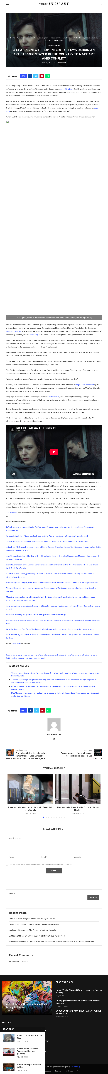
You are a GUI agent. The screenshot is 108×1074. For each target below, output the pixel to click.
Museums (47, 1071)
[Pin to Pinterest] (42, 76)
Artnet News (16, 643)
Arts (78, 1071)
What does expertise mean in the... (29, 1065)
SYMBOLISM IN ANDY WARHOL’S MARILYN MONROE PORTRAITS (37, 936)
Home (12, 38)
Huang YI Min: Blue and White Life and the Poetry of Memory (34, 924)
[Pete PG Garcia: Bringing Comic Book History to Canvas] (27, 998)
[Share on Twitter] (35, 76)
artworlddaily (75, 1067)
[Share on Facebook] (30, 76)
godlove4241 (54, 734)
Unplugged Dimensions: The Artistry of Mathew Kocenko (32, 930)
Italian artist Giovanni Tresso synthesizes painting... (27, 1051)
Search (12, 893)
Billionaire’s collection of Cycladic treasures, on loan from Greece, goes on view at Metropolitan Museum (51, 941)
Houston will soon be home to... (29, 1036)
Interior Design (26, 38)
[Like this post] (24, 76)
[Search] (100, 4)
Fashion (58, 1071)
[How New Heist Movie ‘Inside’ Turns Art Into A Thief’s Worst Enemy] (77, 789)
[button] (11, 796)
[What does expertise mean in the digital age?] (8, 1067)
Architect (69, 1071)
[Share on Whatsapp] (47, 76)
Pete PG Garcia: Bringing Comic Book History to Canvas (32, 918)
